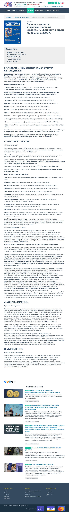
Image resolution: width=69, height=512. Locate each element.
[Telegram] (10, 382)
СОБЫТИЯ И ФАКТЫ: (14, 57)
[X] (12, 382)
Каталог (21, 10)
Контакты (56, 10)
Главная (7, 10)
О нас (13, 10)
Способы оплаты (30, 493)
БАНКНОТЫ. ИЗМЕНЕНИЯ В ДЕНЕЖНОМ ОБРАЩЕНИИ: (16, 53)
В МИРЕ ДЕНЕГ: (12, 61)
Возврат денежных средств (33, 496)
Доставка (28, 494)
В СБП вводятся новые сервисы (42, 464)
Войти (46, 6)
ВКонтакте (51, 493)
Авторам (6, 496)
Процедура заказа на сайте (33, 491)
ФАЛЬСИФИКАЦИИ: (14, 59)
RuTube (50, 494)
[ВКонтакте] (5, 382)
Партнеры (7, 493)
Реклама (6, 494)
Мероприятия (39, 10)
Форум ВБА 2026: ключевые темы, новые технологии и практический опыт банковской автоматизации (42, 407)
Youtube (50, 491)
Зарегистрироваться (57, 6)
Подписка (48, 10)
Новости (30, 10)
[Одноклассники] (8, 382)
